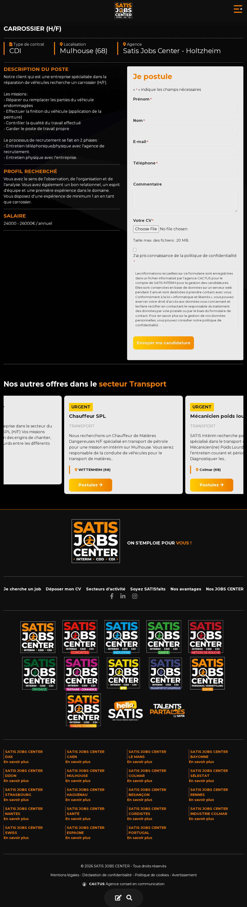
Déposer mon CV (63, 589)
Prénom (142, 99)
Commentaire (147, 184)
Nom (139, 120)
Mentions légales (64, 875)
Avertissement (184, 875)
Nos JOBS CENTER (224, 589)
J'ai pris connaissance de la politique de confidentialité (185, 258)
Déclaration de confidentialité (107, 875)
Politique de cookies (152, 875)
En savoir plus (16, 762)
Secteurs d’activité (105, 589)
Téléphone (145, 163)
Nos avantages (186, 589)
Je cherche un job (22, 589)
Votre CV (143, 220)
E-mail (140, 141)
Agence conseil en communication (127, 884)
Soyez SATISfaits (147, 589)
